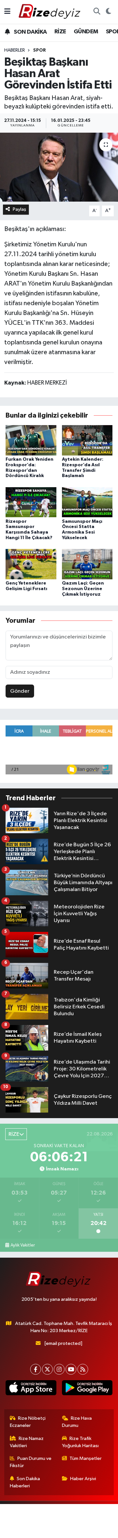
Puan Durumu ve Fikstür (31, 1462)
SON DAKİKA (30, 32)
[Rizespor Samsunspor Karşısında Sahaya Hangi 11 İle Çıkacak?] (31, 502)
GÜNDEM (86, 32)
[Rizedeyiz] (50, 11)
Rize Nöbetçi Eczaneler (28, 1422)
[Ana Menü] (7, 11)
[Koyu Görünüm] (108, 12)
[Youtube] (71, 1369)
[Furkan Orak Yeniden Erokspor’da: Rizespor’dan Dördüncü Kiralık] (31, 440)
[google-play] (87, 1389)
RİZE (60, 32)
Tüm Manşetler (85, 1458)
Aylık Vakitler (22, 1245)
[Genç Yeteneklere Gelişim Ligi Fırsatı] (31, 564)
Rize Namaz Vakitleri (27, 1442)
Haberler (14, 50)
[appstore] (31, 1389)
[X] (47, 1369)
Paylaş (19, 209)
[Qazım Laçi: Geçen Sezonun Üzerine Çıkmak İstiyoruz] (87, 564)
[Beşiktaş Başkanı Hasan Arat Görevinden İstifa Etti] (59, 167)
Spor (39, 50)
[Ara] (96, 12)
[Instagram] (59, 1369)
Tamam (81, 1530)
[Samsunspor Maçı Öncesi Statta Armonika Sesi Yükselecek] (87, 502)
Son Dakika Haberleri (25, 1482)
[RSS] (82, 1369)
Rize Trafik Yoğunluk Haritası (80, 1442)
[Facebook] (35, 1369)
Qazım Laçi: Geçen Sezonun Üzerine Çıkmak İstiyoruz (83, 589)
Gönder (20, 691)
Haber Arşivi (83, 1478)
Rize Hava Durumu (77, 1422)
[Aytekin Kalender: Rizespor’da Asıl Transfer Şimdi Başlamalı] (87, 440)
